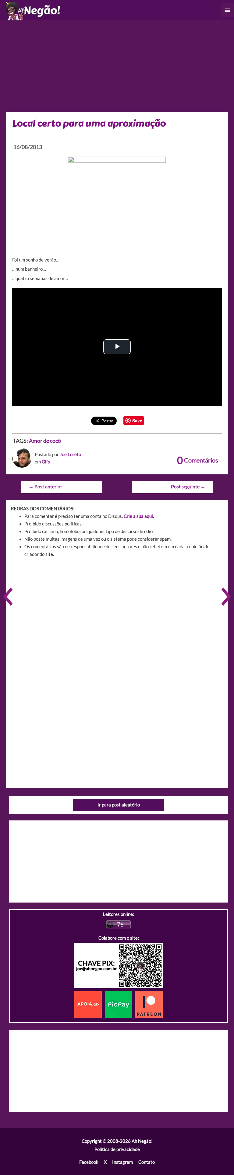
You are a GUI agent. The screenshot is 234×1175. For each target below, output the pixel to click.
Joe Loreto (70, 454)
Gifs (46, 461)
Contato (146, 1162)
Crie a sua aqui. (139, 516)
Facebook (88, 1162)
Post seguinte (188, 486)
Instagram (122, 1162)
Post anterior (45, 486)
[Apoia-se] (89, 1003)
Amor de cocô (45, 440)
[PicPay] (120, 1003)
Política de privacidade (117, 1149)
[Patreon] (149, 1003)
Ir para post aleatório (119, 804)
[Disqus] (117, 649)
